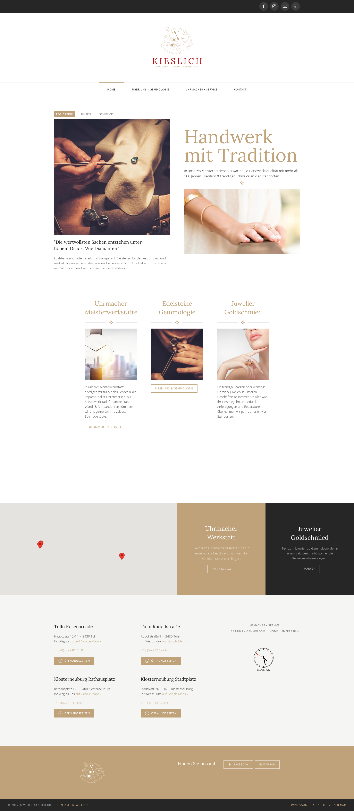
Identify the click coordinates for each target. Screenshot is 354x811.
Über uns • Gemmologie (150, 89)
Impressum (290, 631)
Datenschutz (321, 805)
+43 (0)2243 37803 (154, 703)
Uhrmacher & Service (105, 427)
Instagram (267, 764)
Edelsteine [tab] (64, 114)
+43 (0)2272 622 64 (155, 650)
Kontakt (240, 89)
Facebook (241, 764)
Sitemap (340, 805)
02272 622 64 (221, 569)
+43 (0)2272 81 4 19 (68, 650)
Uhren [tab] (86, 114)
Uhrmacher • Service (202, 89)
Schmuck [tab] (106, 114)
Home (111, 89)
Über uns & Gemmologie (174, 388)
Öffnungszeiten (77, 660)
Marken (309, 568)
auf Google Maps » (88, 641)
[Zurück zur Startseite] (177, 47)
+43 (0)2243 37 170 (68, 703)
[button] (40, 545)
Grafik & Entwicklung (74, 805)
